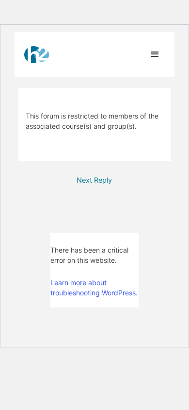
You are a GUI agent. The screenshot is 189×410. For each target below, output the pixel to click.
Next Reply (94, 180)
